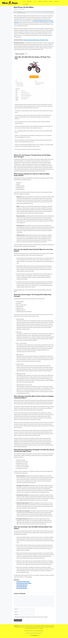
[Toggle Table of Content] (26, 54)
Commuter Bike (25, 4)
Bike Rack (39, 1)
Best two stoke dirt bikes (22, 588)
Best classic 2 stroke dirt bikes (23, 581)
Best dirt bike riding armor (22, 584)
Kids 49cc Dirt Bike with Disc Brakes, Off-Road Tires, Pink (36, 39)
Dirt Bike (34, 1)
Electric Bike (45, 1)
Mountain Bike (29, 1)
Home (24, 1)
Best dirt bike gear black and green (24, 583)
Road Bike (50, 1)
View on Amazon (34, 76)
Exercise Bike (56, 1)
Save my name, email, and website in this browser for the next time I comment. (31, 617)
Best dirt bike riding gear (22, 586)
